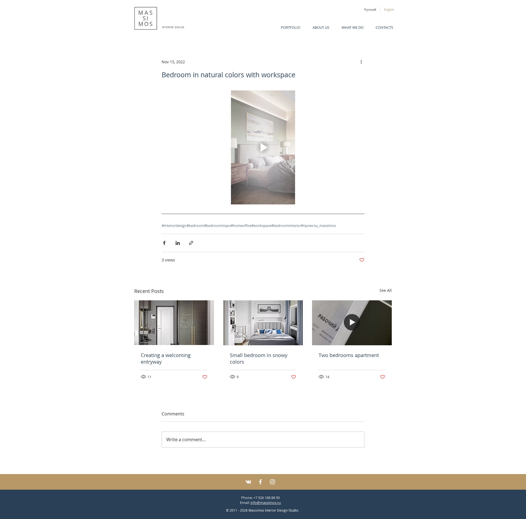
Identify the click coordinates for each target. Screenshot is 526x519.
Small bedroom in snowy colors (258, 358)
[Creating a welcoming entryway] (174, 322)
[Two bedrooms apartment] (352, 322)
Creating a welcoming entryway (166, 358)
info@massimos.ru (265, 502)
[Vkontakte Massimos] (248, 481)
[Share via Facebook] (164, 243)
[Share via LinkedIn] (177, 243)
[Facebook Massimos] (260, 481)
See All (385, 290)
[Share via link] (191, 243)
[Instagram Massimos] (272, 481)
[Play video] (263, 147)
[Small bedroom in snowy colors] (263, 322)
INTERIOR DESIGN (173, 27)
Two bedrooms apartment (349, 355)
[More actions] (361, 61)
